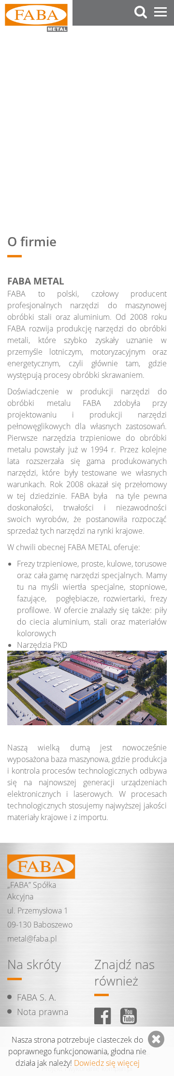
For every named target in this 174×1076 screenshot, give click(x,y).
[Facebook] (102, 1016)
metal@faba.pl (32, 938)
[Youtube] (128, 1016)
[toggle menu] (160, 12)
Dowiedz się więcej (107, 1063)
